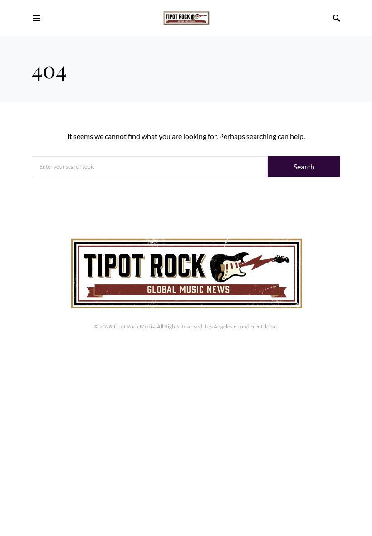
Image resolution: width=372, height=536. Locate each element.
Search (304, 166)
